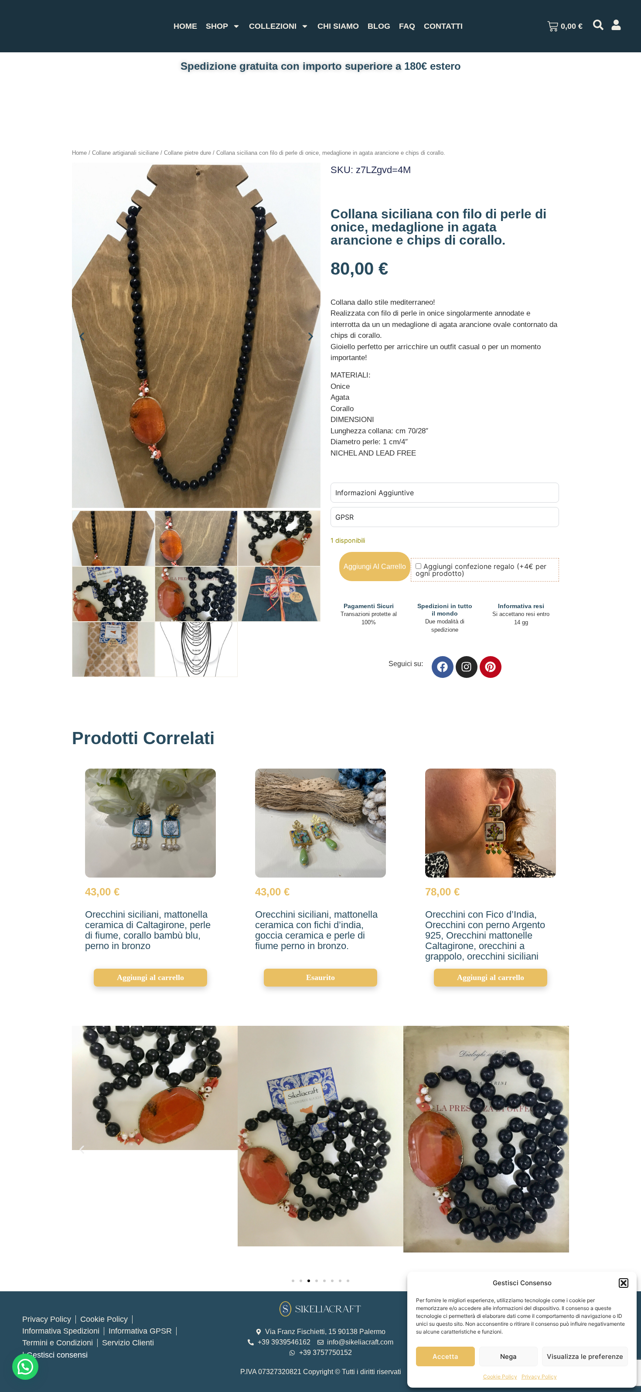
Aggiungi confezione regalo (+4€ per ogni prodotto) (481, 570)
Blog (379, 26)
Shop (217, 26)
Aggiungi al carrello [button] (150, 977)
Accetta (445, 1356)
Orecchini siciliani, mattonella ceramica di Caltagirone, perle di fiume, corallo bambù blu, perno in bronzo (148, 930)
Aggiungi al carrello (375, 566)
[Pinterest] (490, 667)
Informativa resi (521, 605)
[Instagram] (466, 667)
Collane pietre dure (187, 153)
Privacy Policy (539, 1376)
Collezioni (273, 26)
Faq (407, 26)
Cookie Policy (500, 1376)
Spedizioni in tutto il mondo (444, 609)
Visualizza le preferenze (585, 1356)
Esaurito (320, 977)
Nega (508, 1356)
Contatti (443, 26)
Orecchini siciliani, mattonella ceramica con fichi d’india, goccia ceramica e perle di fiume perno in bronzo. (316, 930)
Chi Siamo (338, 26)
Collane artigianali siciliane (125, 153)
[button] (623, 1283)
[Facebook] (442, 667)
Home (185, 26)
